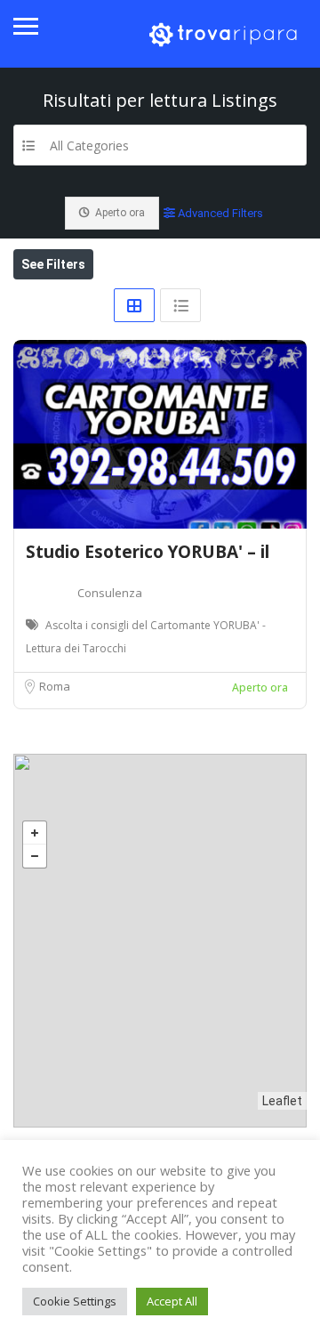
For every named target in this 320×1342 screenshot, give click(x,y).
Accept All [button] (172, 1301)
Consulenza (109, 593)
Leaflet (282, 1101)
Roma (54, 686)
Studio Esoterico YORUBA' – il (147, 551)
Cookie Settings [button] (74, 1301)
